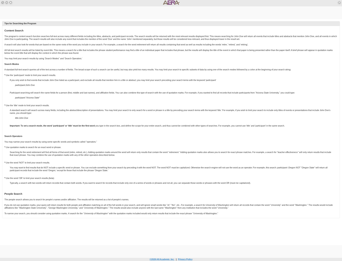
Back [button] (3, 3)
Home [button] (11, 3)
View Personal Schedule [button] (339, 3)
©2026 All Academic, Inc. (162, 259)
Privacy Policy (185, 259)
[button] (7, 3)
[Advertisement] (171, 12)
